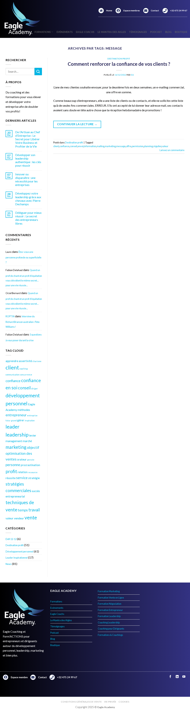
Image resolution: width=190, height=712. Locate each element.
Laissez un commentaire (172, 150)
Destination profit (15, 545)
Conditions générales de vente (81, 701)
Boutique (181, 31)
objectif (33, 447)
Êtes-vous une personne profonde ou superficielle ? (23, 257)
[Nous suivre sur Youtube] (184, 677)
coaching (23, 368)
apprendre (12, 361)
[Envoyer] (38, 71)
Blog (168, 31)
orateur (22, 459)
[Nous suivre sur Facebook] (170, 677)
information (90, 146)
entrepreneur (16, 415)
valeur (9, 518)
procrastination (30, 465)
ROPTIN (10, 316)
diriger (34, 388)
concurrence (26, 374)
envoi (80, 146)
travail (34, 509)
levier (32, 435)
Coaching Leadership (109, 622)
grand (14, 420)
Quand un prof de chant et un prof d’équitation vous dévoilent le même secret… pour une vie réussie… (24, 278)
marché (27, 441)
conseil (24, 387)
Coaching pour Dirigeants (111, 628)
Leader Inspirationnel (17, 557)
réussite (11, 478)
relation (22, 472)
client (12, 367)
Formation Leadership (109, 616)
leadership (17, 435)
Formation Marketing (109, 591)
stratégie (34, 478)
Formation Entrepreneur (110, 610)
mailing (100, 146)
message (121, 146)
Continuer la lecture (77, 124)
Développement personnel (19, 551)
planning (148, 146)
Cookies (124, 701)
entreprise (32, 415)
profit (11, 471)
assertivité (25, 361)
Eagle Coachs (85, 31)
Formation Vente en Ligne (111, 597)
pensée (30, 459)
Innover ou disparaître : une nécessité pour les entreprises (26, 179)
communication (12, 374)
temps (23, 510)
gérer (20, 420)
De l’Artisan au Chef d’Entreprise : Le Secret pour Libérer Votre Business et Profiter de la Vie (27, 139)
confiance (13, 381)
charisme (37, 361)
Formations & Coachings (110, 634)
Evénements (65, 31)
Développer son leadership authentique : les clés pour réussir (28, 160)
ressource (32, 472)
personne (13, 465)
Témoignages (138, 31)
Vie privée (110, 701)
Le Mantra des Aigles (112, 31)
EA (132, 75)
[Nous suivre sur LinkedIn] (177, 677)
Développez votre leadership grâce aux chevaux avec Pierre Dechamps (28, 199)
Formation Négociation (109, 603)
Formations (56, 601)
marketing (16, 447)
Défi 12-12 (11, 539)
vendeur (19, 518)
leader (12, 427)
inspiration (30, 420)
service (22, 478)
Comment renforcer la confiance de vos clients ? (119, 64)
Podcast (156, 31)
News (9, 563)
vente (30, 517)
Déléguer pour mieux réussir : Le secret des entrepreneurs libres (28, 218)
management (14, 441)
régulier (157, 146)
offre (128, 146)
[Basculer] (90, 601)
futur (8, 420)
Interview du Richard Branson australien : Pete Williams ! (23, 321)
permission (137, 146)
